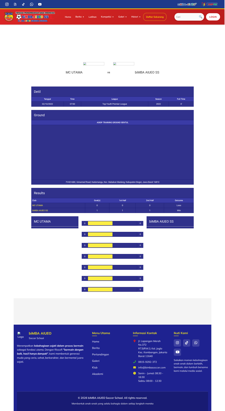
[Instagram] (7, 4)
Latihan (93, 16)
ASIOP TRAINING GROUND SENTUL (112, 122)
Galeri (121, 16)
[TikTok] (23, 4)
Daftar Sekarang (155, 16)
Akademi (97, 373)
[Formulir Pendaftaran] (15, 4)
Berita (78, 16)
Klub (95, 367)
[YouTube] (40, 4)
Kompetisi (106, 16)
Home (68, 16)
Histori (134, 16)
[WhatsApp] (31, 4)
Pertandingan (100, 354)
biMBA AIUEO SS (40, 210)
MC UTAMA (37, 205)
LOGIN (213, 16)
